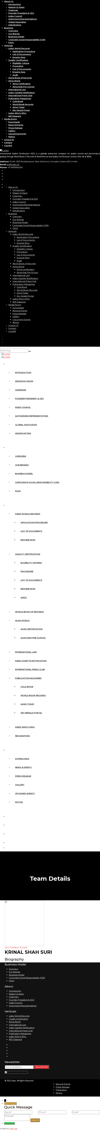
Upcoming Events (17, 134)
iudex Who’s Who (17, 113)
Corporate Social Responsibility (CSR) (26, 39)
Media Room (10, 119)
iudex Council (15, 16)
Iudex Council (15, 1002)
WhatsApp (9, 1123)
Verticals (8, 45)
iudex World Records (19, 48)
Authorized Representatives (22, 19)
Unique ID (9, 139)
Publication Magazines (19, 98)
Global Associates (17, 22)
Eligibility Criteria (20, 63)
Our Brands (14, 34)
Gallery (11, 131)
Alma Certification (21, 83)
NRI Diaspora (14, 116)
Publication (61, 1090)
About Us (8, 1)
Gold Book (17, 101)
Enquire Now (18, 57)
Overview (13, 31)
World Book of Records (20, 78)
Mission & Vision (16, 7)
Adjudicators (14, 25)
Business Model (16, 36)
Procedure (17, 66)
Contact (8, 142)
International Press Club (20, 95)
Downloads (14, 122)
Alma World (14, 81)
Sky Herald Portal (21, 110)
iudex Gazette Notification (21, 92)
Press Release (15, 128)
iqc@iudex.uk (12, 164)
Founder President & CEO (21, 13)
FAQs (11, 42)
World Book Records (22, 104)
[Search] (30, 351)
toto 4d (13, 1128)
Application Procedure (23, 51)
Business (8, 28)
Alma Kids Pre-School (23, 86)
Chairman (13, 10)
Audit (15, 75)
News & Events (15, 125)
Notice (11, 136)
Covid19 (8, 145)
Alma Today (18, 107)
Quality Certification (18, 60)
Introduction (14, 4)
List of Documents (21, 54)
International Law (17, 89)
